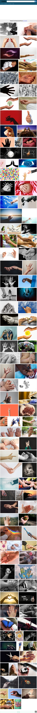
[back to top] (36, 712)
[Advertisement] (18, 11)
